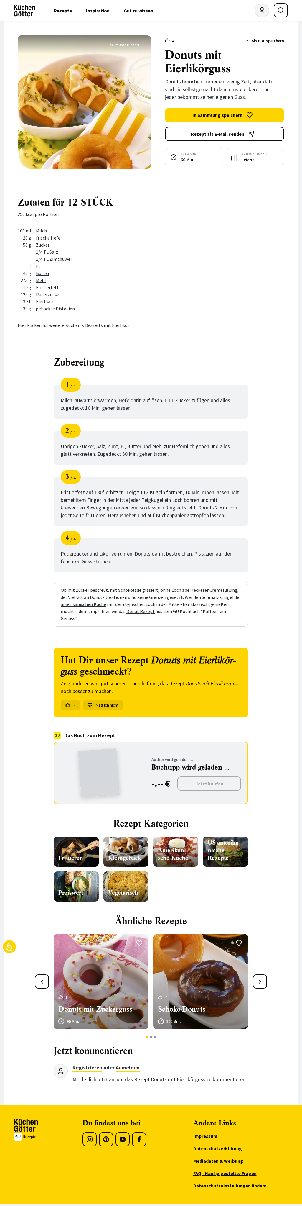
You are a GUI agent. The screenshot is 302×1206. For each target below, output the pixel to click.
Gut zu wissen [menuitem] (138, 11)
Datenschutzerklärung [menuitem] (217, 1148)
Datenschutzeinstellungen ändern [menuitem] (230, 1186)
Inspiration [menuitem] (98, 11)
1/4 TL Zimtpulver (54, 259)
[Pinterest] (106, 1139)
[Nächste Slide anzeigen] (260, 981)
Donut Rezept (140, 611)
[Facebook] (139, 1139)
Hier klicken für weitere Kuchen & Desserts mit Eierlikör (73, 325)
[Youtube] (122, 1139)
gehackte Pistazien (55, 309)
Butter (42, 273)
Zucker (42, 245)
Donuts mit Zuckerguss (95, 1009)
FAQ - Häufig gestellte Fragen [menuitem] (225, 1173)
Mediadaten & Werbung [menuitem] (218, 1161)
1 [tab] (147, 1037)
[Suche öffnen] (281, 10)
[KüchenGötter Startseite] (24, 10)
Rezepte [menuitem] (63, 11)
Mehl (41, 280)
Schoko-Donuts (181, 1009)
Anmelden (128, 1067)
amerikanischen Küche (83, 604)
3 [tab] (155, 1037)
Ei (38, 266)
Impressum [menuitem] (205, 1136)
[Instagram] (89, 1139)
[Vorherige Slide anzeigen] (42, 981)
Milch (41, 231)
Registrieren (87, 1067)
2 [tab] (151, 1037)
